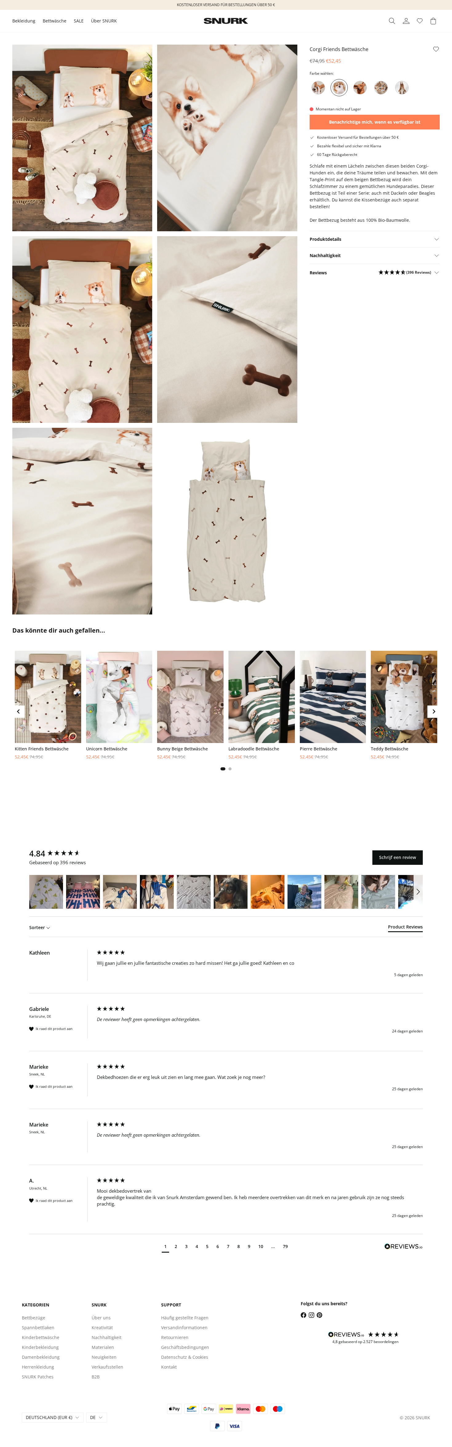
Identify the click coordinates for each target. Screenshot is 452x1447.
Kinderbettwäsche (40, 1337)
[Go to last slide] (18, 712)
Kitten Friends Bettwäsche (42, 749)
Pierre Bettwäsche (318, 749)
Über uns (101, 1318)
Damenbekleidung (41, 1357)
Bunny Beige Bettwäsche (182, 749)
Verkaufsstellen (107, 1367)
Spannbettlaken (38, 1327)
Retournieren (174, 1337)
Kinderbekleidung (40, 1347)
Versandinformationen (184, 1327)
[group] (61, 853)
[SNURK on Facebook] (303, 1315)
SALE (79, 21)
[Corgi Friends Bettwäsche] (339, 87)
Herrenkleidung (38, 1367)
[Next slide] (433, 712)
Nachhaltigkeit (106, 1337)
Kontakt (169, 1367)
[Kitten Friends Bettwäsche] (381, 87)
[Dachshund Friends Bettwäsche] (360, 87)
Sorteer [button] (37, 927)
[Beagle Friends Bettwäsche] (318, 87)
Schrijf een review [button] (397, 857)
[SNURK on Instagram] (311, 1315)
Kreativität (102, 1327)
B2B (96, 1377)
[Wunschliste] (420, 21)
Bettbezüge (33, 1318)
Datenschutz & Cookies (184, 1357)
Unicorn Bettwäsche (106, 749)
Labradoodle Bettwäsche (253, 749)
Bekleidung (23, 21)
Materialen (103, 1347)
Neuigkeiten (104, 1357)
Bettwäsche (54, 21)
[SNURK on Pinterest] (319, 1315)
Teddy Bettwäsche (389, 749)
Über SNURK (104, 21)
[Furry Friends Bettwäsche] (401, 87)
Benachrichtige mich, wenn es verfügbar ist (374, 122)
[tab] (222, 768)
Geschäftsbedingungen (185, 1347)
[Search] (392, 21)
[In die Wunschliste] (436, 49)
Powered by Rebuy (226, 777)
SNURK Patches (38, 1377)
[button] (405, 272)
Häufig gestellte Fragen (184, 1318)
